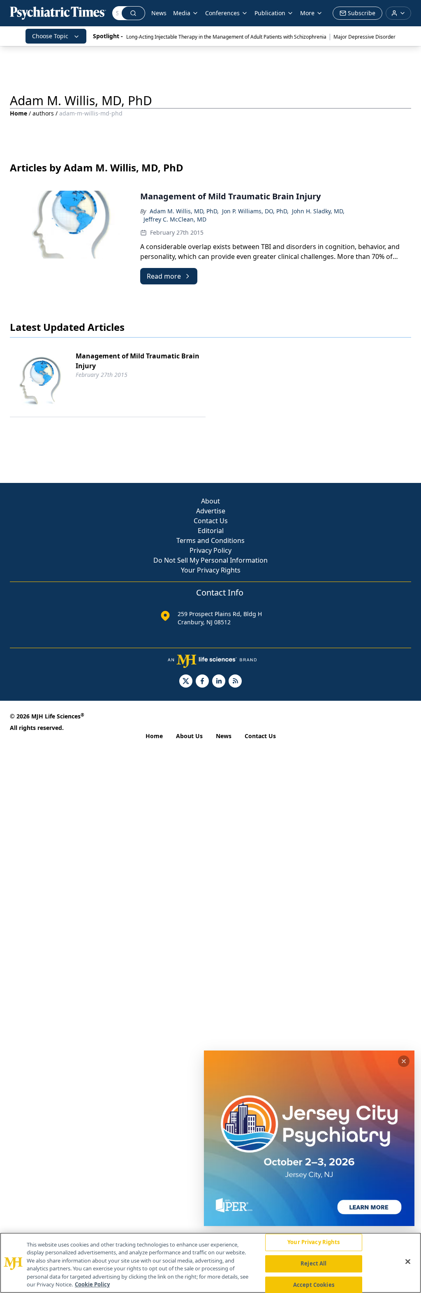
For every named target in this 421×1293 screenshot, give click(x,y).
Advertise (210, 510)
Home (18, 113)
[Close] (408, 1262)
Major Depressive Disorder (364, 36)
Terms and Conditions (210, 540)
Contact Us (211, 520)
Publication (269, 13)
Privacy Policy (210, 550)
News (159, 13)
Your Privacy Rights (211, 570)
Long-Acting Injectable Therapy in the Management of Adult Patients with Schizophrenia (226, 36)
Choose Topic (50, 36)
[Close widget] (403, 1061)
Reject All (313, 1263)
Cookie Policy (92, 1284)
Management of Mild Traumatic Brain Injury (137, 360)
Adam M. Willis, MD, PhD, (184, 211)
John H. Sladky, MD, (318, 211)
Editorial (211, 530)
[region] (210, 1263)
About (210, 501)
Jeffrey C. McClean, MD (174, 219)
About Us (189, 736)
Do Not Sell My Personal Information (210, 560)
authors (43, 113)
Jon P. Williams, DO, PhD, (255, 211)
